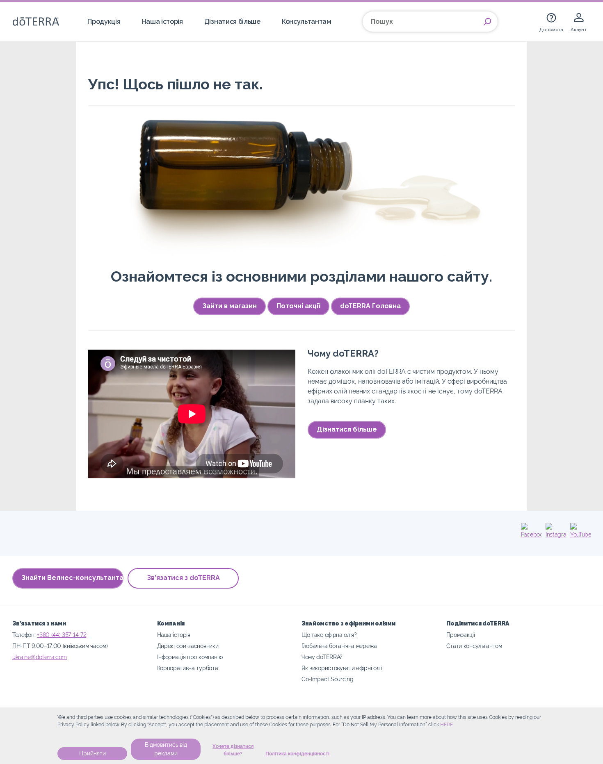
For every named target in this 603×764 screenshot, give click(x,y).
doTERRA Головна (370, 306)
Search (487, 22)
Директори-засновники (188, 645)
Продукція (103, 21)
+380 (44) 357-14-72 (61, 634)
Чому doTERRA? (322, 656)
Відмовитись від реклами (166, 749)
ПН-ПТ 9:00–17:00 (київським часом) (59, 645)
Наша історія (162, 21)
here (446, 725)
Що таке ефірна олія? (329, 634)
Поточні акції (298, 306)
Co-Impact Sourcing (327, 678)
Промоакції (460, 634)
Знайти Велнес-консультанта (72, 578)
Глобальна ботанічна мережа (339, 645)
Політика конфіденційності (297, 754)
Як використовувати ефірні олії (342, 667)
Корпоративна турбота (187, 667)
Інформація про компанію (190, 656)
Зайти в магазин (229, 306)
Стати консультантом (474, 645)
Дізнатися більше (232, 21)
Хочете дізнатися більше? (233, 750)
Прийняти (92, 753)
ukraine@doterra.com (39, 656)
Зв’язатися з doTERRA (183, 578)
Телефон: (24, 634)
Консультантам (306, 21)
